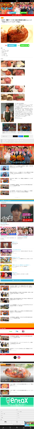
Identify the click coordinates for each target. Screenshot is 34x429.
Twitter (15, 357)
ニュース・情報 (19, 411)
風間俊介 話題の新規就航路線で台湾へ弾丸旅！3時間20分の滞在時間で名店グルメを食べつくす (21, 299)
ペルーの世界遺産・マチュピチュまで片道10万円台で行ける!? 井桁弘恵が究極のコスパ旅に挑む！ (21, 305)
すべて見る (16, 197)
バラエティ (21, 140)
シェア (21, 136)
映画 (18, 413)
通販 (1, 419)
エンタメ (18, 140)
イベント (19, 417)
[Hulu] (22, 13)
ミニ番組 (2, 417)
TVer (11, 45)
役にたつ (14, 140)
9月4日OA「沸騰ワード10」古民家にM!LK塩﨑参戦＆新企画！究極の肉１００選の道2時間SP (21, 311)
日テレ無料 (23, 331)
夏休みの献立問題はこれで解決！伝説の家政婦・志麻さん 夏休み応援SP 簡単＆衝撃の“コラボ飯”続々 (21, 293)
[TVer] (12, 13)
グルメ (7, 140)
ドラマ (1, 411)
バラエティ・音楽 (3, 413)
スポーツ (2, 415)
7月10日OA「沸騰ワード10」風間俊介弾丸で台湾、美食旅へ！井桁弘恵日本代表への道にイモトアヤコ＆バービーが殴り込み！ (21, 287)
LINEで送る (26, 136)
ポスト (16, 136)
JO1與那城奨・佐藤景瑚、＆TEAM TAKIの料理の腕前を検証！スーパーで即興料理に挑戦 (21, 318)
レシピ (4, 140)
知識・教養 (10, 140)
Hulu (23, 45)
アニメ (18, 415)
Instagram (18, 357)
